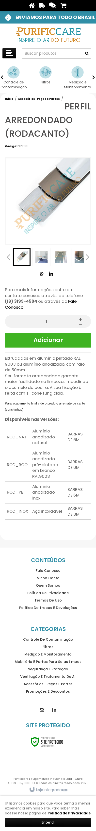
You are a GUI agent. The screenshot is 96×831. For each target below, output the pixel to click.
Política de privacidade (48, 592)
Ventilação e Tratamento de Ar (48, 676)
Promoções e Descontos (48, 691)
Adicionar (48, 340)
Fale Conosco (48, 570)
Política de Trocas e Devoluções (48, 607)
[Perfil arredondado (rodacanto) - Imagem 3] (61, 257)
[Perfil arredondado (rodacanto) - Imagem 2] (41, 257)
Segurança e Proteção (48, 669)
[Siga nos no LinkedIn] (51, 274)
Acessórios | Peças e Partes (39, 99)
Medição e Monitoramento (48, 654)
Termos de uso (48, 600)
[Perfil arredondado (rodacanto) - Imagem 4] (81, 257)
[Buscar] (87, 53)
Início (9, 99)
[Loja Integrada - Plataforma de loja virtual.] (48, 790)
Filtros (48, 646)
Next (87, 256)
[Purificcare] (48, 35)
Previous (8, 257)
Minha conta (48, 578)
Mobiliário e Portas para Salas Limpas (48, 661)
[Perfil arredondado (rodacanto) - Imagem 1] (22, 257)
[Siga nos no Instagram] (42, 710)
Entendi (48, 822)
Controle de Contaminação (48, 639)
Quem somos (48, 585)
